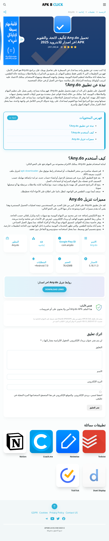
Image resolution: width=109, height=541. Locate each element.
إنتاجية (81, 12)
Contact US (72, 512)
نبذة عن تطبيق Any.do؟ (81, 126)
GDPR (34, 512)
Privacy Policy (57, 512)
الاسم (99, 371)
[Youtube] (51, 518)
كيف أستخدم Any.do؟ (82, 132)
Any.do (93, 245)
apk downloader (29, 170)
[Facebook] (63, 518)
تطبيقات (91, 12)
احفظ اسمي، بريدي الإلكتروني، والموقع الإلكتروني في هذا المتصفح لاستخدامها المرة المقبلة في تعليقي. (58, 397)
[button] (4, 4)
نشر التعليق (94, 407)
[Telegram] (46, 518)
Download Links (54, 289)
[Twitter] (57, 518)
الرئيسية (102, 12)
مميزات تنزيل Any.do (83, 139)
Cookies (43, 512)
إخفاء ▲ (12, 118)
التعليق (99, 347)
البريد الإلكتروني (94, 381)
